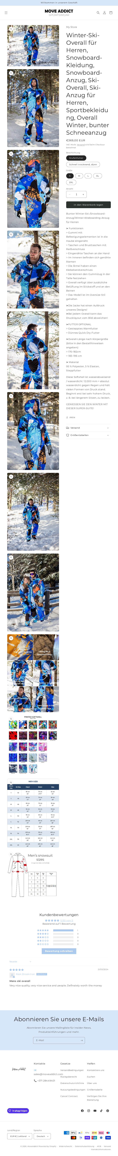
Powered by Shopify (47, 1146)
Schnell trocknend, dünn (83, 164)
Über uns (92, 1083)
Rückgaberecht (68, 1076)
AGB (99, 1146)
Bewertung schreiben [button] (59, 951)
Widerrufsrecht (65, 1146)
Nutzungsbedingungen (72, 1089)
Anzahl (69, 189)
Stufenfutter (76, 158)
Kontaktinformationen (101, 1149)
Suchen (91, 1076)
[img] (16, 969)
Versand (81, 145)
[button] (6, 13)
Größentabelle (94, 1089)
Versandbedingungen (72, 1070)
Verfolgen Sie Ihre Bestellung (96, 1098)
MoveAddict (32, 1146)
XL (97, 176)
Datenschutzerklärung (84, 1146)
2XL (71, 182)
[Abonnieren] (81, 1040)
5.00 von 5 (66, 920)
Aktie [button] (72, 417)
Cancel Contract (69, 1096)
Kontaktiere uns (95, 1070)
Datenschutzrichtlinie (72, 1083)
